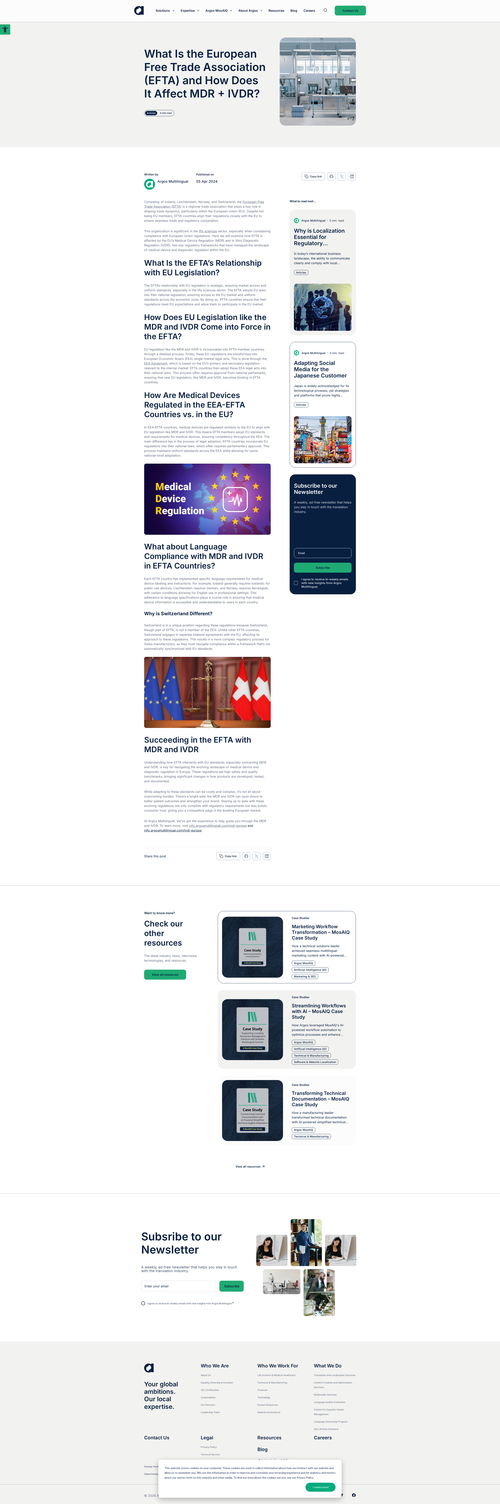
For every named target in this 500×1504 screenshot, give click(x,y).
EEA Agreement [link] (155, 363)
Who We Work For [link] (277, 1366)
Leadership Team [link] (210, 1412)
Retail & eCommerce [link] (268, 1412)
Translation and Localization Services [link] (334, 1375)
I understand (321, 1487)
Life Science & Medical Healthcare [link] (276, 1375)
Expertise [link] (188, 11)
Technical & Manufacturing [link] (272, 1382)
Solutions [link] (163, 11)
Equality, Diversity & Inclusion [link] (217, 1382)
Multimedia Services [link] (325, 1394)
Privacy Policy (305, 1477)
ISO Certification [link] (210, 1390)
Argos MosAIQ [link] (216, 11)
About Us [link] (206, 1375)
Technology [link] (263, 1397)
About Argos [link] (248, 11)
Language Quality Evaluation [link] (329, 1402)
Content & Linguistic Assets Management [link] (329, 1412)
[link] (5, 29)
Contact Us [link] (350, 11)
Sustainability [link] (208, 1397)
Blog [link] (293, 11)
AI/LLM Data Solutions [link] (326, 1429)
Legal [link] (207, 1437)
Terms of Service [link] (210, 1454)
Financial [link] (262, 1390)
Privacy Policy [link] (209, 1447)
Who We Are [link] (215, 1366)
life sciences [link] (208, 231)
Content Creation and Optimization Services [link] (333, 1385)
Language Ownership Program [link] (331, 1421)
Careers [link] (309, 11)
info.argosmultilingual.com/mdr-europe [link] (218, 826)
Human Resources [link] (267, 1404)
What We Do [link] (328, 1366)
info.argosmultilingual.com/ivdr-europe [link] (173, 830)
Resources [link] (276, 11)
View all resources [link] (165, 974)
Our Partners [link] (208, 1404)
